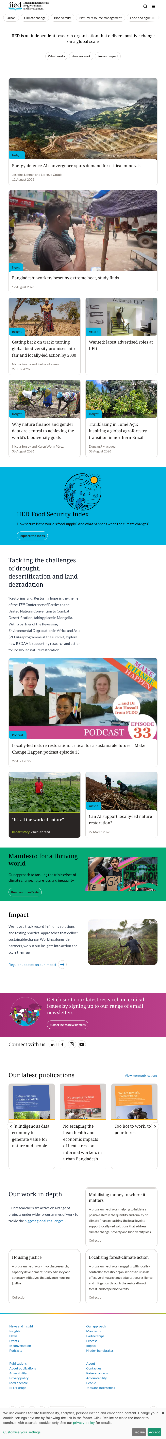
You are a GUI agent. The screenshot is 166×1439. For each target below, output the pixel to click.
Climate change (35, 18)
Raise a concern (97, 1373)
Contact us (93, 1368)
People (91, 1383)
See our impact (108, 56)
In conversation (20, 1345)
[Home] (29, 6)
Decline (139, 1432)
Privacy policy (19, 1378)
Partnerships (95, 1336)
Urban (11, 18)
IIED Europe (17, 1387)
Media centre (18, 1383)
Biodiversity (62, 18)
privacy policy (84, 1423)
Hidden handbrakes (100, 1350)
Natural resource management (100, 18)
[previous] (11, 1126)
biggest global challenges (44, 1221)
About (90, 1363)
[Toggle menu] (153, 6)
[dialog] (83, 1423)
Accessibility (18, 1373)
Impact (91, 1345)
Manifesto (93, 1331)
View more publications (141, 1075)
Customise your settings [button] (21, 1432)
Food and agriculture (144, 18)
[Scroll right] (159, 18)
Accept (154, 1432)
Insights (14, 1331)
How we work (81, 56)
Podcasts (15, 1350)
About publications (22, 1368)
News (13, 1336)
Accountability (96, 1378)
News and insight (21, 1326)
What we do (56, 56)
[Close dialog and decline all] (163, 1410)
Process (91, 1341)
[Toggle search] (145, 6)
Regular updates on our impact (32, 964)
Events (14, 1341)
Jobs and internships (100, 1387)
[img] (155, 1126)
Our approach (96, 1326)
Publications (18, 1363)
